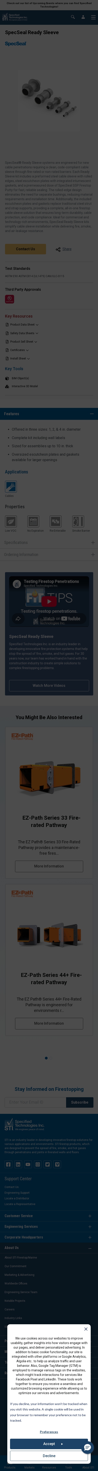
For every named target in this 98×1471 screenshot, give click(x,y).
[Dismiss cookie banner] (86, 1330)
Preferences (49, 1432)
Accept (49, 1444)
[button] (87, 1447)
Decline (49, 1456)
